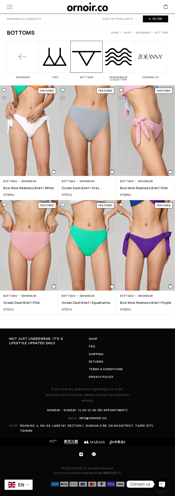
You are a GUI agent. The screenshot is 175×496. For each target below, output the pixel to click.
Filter (157, 19)
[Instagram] (81, 454)
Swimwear (143, 32)
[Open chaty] (162, 484)
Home (115, 32)
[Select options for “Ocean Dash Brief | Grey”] (112, 171)
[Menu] (9, 7)
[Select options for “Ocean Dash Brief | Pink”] (53, 286)
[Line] (94, 454)
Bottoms (10, 181)
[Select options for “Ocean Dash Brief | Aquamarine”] (112, 286)
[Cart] (166, 7)
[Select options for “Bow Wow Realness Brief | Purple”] (170, 286)
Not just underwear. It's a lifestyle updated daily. (36, 340)
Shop (127, 32)
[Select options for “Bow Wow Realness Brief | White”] (53, 171)
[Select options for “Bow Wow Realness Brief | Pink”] (170, 171)
